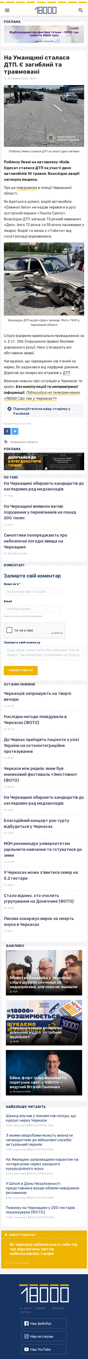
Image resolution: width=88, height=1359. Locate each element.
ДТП (66, 373)
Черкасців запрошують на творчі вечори (37, 696)
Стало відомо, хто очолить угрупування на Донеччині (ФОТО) (39, 898)
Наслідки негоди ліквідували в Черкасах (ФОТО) (35, 719)
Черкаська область (24, 442)
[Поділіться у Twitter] (15, 431)
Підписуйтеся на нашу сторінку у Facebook (42, 411)
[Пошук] (80, 10)
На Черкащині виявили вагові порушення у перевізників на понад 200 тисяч (40, 512)
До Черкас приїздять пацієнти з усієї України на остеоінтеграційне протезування (41, 745)
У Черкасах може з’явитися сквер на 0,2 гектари (41, 875)
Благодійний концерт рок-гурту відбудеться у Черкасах (36, 823)
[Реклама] (44, 34)
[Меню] (7, 10)
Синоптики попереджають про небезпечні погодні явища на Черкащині (35, 541)
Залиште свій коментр (22, 642)
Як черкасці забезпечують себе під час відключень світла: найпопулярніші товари (43, 1249)
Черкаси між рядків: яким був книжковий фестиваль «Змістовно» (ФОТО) (40, 774)
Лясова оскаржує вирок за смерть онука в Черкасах (39, 921)
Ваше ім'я (12, 584)
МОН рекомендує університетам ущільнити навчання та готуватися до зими (43, 849)
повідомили (26, 188)
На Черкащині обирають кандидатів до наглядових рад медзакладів (44, 800)
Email (8, 601)
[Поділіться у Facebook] (7, 431)
